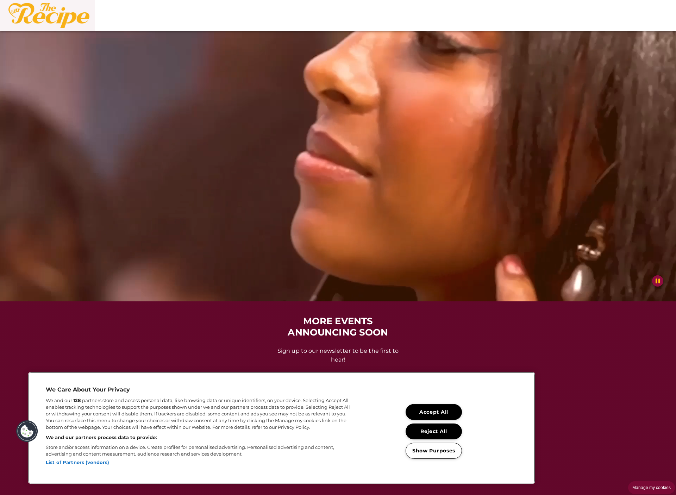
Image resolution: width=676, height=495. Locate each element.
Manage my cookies (651, 487)
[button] (47, 15)
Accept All (433, 412)
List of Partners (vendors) (77, 462)
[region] (281, 428)
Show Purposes (433, 450)
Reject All (433, 431)
